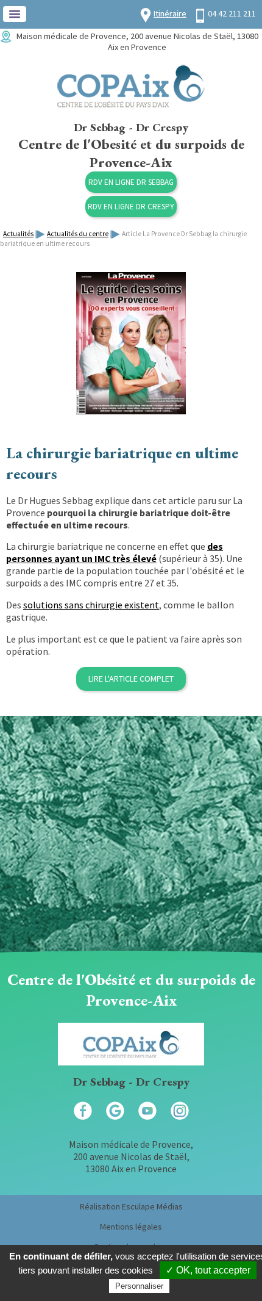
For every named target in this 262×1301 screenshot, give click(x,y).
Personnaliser (139, 1286)
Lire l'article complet (131, 678)
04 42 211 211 (232, 13)
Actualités (18, 233)
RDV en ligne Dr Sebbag (131, 182)
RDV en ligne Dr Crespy (131, 206)
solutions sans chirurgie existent (91, 605)
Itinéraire (170, 13)
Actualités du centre (77, 233)
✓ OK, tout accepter (208, 1270)
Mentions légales (131, 1226)
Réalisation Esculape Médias (131, 1206)
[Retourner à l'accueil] (131, 104)
